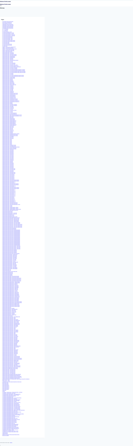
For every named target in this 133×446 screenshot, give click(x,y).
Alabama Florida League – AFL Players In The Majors (9, 67)
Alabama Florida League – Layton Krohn (8, 107)
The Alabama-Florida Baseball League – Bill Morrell (9, 398)
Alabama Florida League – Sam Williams (8, 136)
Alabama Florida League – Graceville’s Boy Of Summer (10, 99)
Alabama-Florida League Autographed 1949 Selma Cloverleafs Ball (11, 376)
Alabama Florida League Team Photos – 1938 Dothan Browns (11, 323)
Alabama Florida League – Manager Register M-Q (9, 124)
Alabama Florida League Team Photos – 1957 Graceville (10, 342)
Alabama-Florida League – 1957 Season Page (8, 373)
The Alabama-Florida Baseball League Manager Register (10, 424)
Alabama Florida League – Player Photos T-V (8, 199)
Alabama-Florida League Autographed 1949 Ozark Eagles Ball (11, 375)
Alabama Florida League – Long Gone (7, 109)
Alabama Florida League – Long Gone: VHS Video (9, 110)
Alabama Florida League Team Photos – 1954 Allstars (9, 337)
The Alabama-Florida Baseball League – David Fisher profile (10, 400)
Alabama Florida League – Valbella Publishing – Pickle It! (10, 207)
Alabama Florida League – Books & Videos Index (9, 84)
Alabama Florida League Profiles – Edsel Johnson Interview (10, 276)
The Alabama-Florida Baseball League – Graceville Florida (10, 403)
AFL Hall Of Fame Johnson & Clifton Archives (8, 40)
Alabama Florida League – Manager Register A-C (9, 120)
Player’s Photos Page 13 (5, 386)
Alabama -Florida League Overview (7, 51)
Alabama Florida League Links (6, 269)
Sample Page (4, 390)
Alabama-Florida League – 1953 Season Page (8, 369)
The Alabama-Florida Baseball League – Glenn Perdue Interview (11, 402)
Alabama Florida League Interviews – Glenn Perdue (9, 258)
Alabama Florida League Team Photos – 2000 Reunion (10, 352)
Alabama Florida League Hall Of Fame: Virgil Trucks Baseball (10, 253)
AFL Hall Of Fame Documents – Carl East (8, 33)
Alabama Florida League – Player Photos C (8, 176)
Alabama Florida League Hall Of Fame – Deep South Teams (10, 218)
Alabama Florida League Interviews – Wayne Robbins (9, 267)
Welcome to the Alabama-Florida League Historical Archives (10, 434)
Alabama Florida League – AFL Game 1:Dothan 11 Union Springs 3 (11, 66)
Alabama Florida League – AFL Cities (7, 61)
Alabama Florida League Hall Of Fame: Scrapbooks (9, 249)
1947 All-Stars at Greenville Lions (7, 22)
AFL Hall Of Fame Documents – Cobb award (8, 34)
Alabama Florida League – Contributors (7, 85)
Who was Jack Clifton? (5, 435)
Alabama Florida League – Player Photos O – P (8, 193)
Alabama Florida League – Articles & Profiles (8, 77)
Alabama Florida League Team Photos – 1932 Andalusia (10, 319)
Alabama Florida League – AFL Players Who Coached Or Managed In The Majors (13, 69)
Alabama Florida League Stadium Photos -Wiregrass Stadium (11, 305)
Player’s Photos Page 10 (5, 385)
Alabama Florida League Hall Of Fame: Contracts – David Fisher (11, 248)
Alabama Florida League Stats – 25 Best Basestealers (9, 309)
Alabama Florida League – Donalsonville (8, 91)
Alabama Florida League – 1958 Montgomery (8, 56)
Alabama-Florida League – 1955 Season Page (8, 371)
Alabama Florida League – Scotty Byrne (8, 137)
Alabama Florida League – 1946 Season (8, 170)
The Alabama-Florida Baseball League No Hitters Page (10, 425)
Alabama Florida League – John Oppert (7, 106)
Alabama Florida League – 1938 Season (8, 159)
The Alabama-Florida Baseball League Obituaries (9, 426)
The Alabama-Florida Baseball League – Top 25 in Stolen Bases (11, 409)
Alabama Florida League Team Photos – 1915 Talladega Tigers (11, 316)
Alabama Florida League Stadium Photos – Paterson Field (10, 292)
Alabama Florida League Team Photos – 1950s (9, 332)
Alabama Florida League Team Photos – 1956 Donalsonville (10, 340)
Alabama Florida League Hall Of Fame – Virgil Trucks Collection (11, 222)
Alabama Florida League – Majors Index (8, 116)
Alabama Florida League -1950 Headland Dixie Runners (10, 210)
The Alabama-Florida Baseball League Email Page (9, 420)
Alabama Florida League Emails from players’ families (9, 216)
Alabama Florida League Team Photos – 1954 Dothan (9, 339)
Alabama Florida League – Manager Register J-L (9, 122)
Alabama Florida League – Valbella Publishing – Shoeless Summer (11, 209)
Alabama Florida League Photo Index (7, 272)
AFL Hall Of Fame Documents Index (7, 36)
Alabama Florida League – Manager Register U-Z (9, 125)
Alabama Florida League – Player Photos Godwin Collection (10, 187)
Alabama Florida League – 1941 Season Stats (8, 168)
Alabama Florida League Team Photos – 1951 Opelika (9, 335)
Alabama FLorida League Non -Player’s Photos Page (9, 271)
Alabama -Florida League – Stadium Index (8, 50)
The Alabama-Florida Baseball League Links (8, 423)
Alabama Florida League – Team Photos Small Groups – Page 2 (11, 204)
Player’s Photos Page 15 (5, 388)
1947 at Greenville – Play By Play (7, 23)
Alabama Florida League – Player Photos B (8, 174)
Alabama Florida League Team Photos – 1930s (9, 317)
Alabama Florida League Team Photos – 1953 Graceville (10, 336)
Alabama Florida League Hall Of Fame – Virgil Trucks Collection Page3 (12, 226)
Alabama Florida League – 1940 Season (8, 166)
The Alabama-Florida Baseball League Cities (8, 417)
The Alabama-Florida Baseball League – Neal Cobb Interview (11, 404)
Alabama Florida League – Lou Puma (7, 111)
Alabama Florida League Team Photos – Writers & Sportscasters (11, 365)
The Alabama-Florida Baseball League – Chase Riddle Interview (11, 399)
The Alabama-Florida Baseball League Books (8, 415)
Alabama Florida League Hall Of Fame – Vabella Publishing (10, 220)
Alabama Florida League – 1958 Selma (7, 58)
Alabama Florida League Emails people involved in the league (11, 217)
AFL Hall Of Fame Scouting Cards (7, 44)
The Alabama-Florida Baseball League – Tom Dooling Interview (11, 407)
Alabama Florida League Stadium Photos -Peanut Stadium (10, 299)
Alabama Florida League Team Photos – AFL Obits (9, 354)
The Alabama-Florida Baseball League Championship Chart (10, 416)
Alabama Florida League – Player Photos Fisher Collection (10, 183)
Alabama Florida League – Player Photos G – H (9, 185)
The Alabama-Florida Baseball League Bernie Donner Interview (11, 414)
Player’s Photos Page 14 (5, 387)
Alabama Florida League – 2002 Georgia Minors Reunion (10, 60)
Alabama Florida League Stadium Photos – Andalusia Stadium (11, 282)
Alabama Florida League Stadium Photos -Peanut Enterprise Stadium (12, 301)
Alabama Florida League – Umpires (7, 205)
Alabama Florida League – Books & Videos (8, 82)
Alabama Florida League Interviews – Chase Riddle (9, 257)
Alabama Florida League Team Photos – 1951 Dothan (9, 334)
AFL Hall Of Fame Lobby (5, 42)
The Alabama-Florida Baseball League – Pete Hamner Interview (11, 406)
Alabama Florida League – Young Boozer (8, 52)
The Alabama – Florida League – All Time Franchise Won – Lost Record (12, 392)
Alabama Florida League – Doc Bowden (8, 87)
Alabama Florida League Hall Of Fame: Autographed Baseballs (11, 232)
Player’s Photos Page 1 (5, 384)
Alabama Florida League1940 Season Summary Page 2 (10, 367)
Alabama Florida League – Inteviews (7, 102)
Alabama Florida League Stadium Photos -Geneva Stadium (10, 298)
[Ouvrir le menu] (1, 5)
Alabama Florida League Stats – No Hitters (8, 308)
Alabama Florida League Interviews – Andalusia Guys (9, 254)
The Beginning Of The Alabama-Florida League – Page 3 (10, 431)
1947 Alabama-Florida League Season (7, 21)
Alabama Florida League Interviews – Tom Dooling (9, 265)
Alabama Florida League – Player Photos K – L (8, 189)
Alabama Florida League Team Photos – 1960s (9, 348)
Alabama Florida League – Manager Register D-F (9, 121)
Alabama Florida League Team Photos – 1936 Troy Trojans (10, 321)
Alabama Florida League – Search (7, 139)
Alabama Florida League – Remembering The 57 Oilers (10, 134)
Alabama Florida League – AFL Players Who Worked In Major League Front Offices (13, 71)
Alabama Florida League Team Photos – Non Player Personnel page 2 (12, 358)
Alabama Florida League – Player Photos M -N (8, 191)
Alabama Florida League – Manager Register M (9, 123)
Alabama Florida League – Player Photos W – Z (9, 200)
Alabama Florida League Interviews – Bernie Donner (9, 255)
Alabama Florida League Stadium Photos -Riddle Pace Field (10, 303)
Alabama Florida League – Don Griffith (7, 89)
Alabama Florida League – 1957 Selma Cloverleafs (9, 54)
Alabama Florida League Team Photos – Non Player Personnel (11, 356)
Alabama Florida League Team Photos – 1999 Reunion (10, 350)
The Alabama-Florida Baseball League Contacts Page (9, 418)
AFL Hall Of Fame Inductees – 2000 (7, 38)
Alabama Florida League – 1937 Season (8, 155)
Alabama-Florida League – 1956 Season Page (8, 372)
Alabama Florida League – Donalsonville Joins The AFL (10, 93)
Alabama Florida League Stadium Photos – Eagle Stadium (10, 286)
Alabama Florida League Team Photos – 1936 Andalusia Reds (11, 320)
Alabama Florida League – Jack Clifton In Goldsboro (9, 104)
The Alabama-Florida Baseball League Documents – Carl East (11, 419)
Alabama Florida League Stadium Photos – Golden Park (10, 288)
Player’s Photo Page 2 (5, 383)
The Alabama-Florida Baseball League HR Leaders (9, 422)
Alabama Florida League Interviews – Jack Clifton (9, 259)
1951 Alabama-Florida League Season (7, 27)
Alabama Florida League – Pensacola (7, 132)
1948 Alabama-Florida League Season (7, 24)
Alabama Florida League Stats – (6, 307)
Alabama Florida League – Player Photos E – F (8, 182)
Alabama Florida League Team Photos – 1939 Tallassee (10, 325)
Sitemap (3, 391)
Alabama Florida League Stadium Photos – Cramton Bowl (10, 285)
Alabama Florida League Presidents (7, 274)
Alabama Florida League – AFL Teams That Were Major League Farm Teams (13, 75)
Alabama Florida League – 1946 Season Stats (8, 172)
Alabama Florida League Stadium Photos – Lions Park (9, 290)
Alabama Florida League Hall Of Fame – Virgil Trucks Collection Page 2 (12, 224)
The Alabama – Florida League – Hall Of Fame (8, 393)
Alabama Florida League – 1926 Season (8, 149)
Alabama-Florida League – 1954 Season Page (8, 370)
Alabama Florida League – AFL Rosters (7, 73)
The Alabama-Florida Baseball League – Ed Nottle (9, 401)
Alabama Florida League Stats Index (7, 315)
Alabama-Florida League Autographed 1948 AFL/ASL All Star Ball (11, 374)
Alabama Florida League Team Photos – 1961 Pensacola (10, 349)
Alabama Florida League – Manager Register (8, 118)
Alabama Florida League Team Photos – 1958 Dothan (9, 343)
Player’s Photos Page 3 (5, 389)
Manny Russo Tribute (5, 382)
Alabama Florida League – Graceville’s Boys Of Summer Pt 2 (10, 100)
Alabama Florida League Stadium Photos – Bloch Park (10, 283)
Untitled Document (5, 432)
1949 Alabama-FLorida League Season (7, 25)
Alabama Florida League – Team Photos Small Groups (10, 202)
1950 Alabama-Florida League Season (7, 26)
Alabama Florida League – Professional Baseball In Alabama (10, 133)
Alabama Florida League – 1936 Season (8, 153)
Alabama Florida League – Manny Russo (8, 126)
